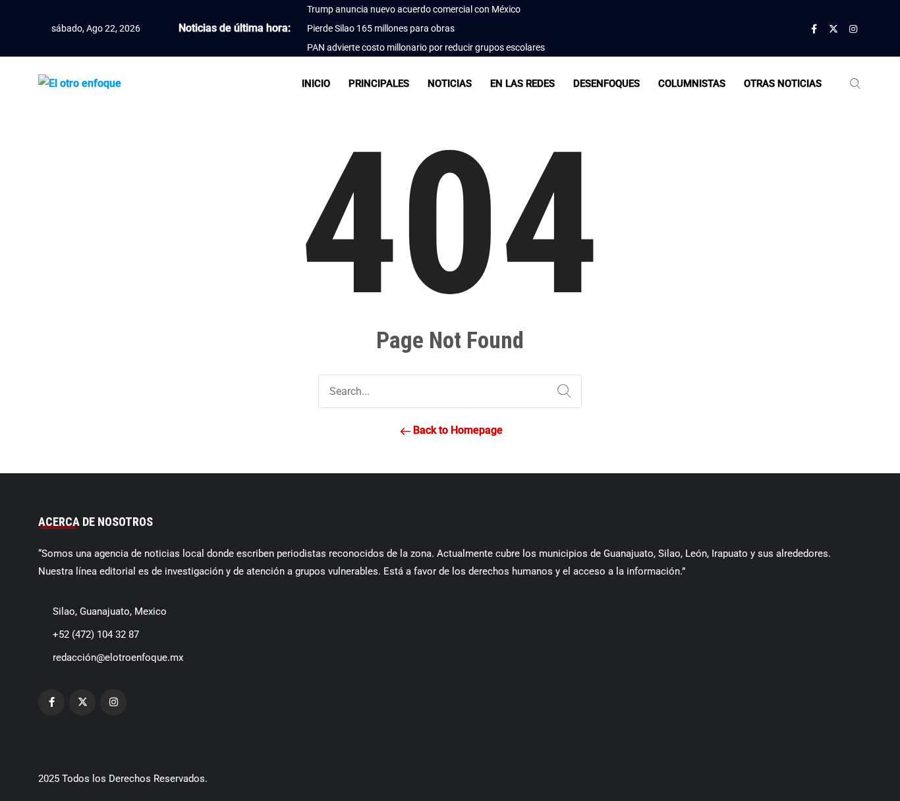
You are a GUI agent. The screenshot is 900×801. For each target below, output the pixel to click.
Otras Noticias (783, 84)
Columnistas (691, 84)
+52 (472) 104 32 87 (96, 634)
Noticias (450, 84)
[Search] (561, 392)
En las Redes (522, 84)
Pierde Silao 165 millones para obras (381, 28)
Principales (379, 84)
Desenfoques (606, 84)
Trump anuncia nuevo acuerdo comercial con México (413, 9)
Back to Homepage (456, 430)
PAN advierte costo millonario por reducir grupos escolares (426, 47)
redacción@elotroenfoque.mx (118, 657)
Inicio (316, 84)
